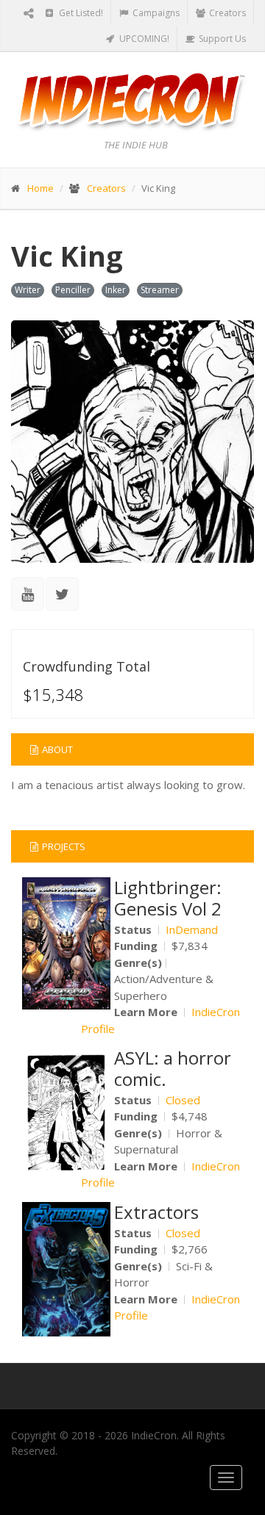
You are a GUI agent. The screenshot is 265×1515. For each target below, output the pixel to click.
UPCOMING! (143, 38)
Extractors (156, 1212)
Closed (183, 1100)
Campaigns (155, 13)
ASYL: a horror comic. (172, 1068)
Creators (226, 13)
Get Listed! (80, 13)
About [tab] (57, 749)
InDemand (192, 929)
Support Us (221, 38)
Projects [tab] (63, 846)
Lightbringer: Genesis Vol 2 (168, 898)
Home (40, 188)
